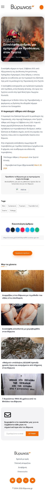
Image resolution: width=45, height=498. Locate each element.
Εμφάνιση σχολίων (22, 253)
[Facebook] (12, 480)
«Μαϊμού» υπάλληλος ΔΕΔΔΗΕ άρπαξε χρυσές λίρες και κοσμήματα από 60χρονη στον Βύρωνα (22, 365)
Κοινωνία (15, 40)
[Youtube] (32, 480)
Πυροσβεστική (33, 206)
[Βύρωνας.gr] (22, 7)
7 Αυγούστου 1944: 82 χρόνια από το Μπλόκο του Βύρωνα (19, 400)
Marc (3, 206)
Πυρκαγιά (22, 206)
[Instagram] (19, 480)
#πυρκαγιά (23, 157)
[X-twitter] (26, 480)
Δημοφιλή (7, 40)
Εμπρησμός (12, 206)
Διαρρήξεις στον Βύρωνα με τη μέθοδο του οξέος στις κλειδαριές (22, 296)
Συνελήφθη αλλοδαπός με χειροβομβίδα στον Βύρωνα (21, 330)
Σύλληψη (13, 211)
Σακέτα (4, 211)
